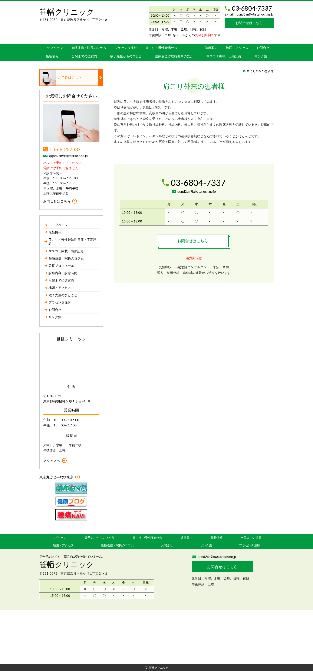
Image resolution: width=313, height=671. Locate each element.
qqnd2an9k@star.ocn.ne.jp (255, 14)
